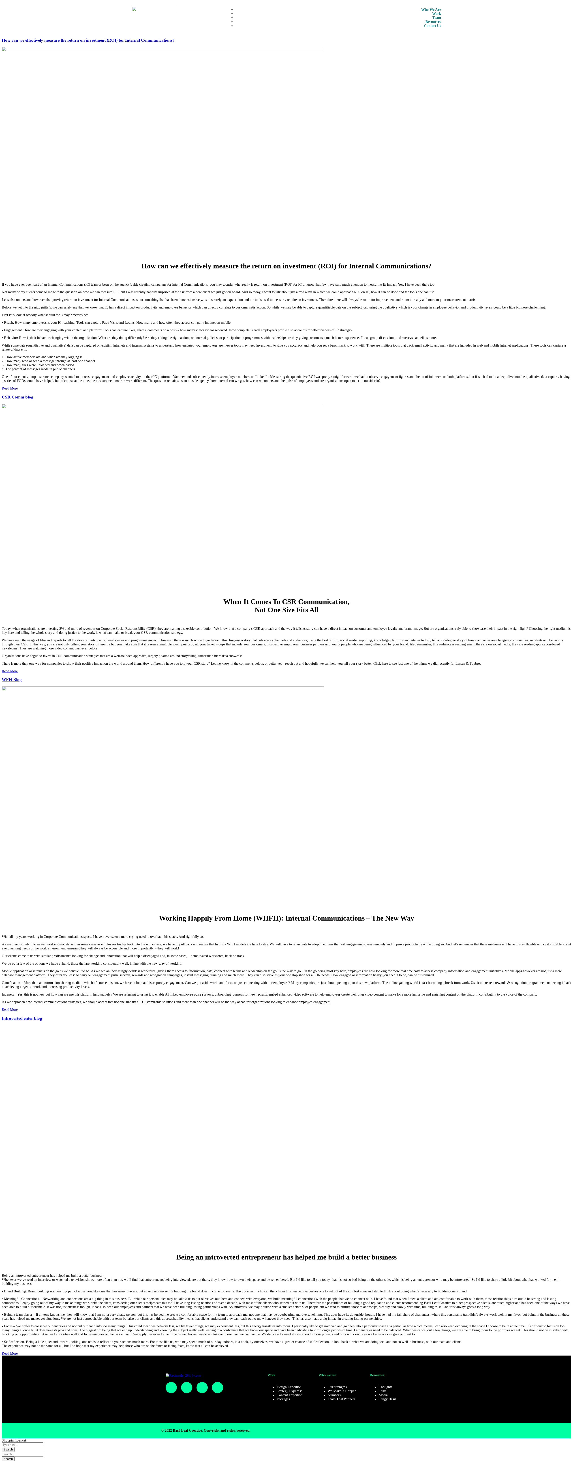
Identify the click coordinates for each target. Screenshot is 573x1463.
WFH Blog (12, 679)
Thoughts (385, 1387)
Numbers (334, 1395)
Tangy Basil (387, 1399)
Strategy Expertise (289, 1391)
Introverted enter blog (22, 1018)
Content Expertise (289, 1395)
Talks (382, 1391)
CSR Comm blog (17, 397)
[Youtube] (217, 1387)
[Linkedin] (202, 1387)
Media (383, 1395)
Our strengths (337, 1387)
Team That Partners (341, 1399)
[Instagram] (171, 1387)
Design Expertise (289, 1387)
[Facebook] (186, 1387)
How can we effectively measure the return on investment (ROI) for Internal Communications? (88, 40)
